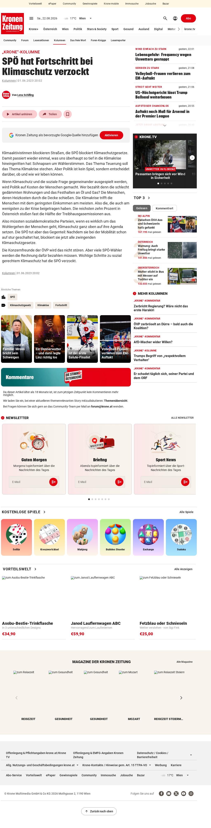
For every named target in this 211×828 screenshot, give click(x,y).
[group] (16, 339)
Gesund (128, 29)
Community (69, 3)
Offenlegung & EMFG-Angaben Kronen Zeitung (98, 755)
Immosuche (131, 3)
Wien (65, 29)
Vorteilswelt (35, 3)
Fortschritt (61, 305)
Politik (78, 29)
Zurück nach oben (99, 811)
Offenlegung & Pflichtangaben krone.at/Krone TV (36, 755)
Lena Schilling (25, 94)
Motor (172, 29)
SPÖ (12, 297)
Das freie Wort (78, 40)
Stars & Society (97, 29)
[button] (179, 29)
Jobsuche (150, 3)
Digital (158, 29)
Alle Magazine (184, 661)
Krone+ (33, 29)
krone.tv (189, 29)
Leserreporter (118, 40)
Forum (24, 40)
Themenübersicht (115, 400)
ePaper (52, 3)
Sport (114, 29)
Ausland (143, 29)
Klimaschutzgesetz (20, 305)
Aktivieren (111, 135)
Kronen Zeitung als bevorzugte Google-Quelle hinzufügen (66, 135)
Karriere (176, 765)
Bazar (166, 3)
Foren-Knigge (98, 40)
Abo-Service (14, 775)
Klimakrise (43, 305)
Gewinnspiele (90, 3)
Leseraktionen (41, 40)
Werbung (161, 765)
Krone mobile (111, 3)
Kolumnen (59, 40)
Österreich (50, 29)
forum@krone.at (102, 406)
